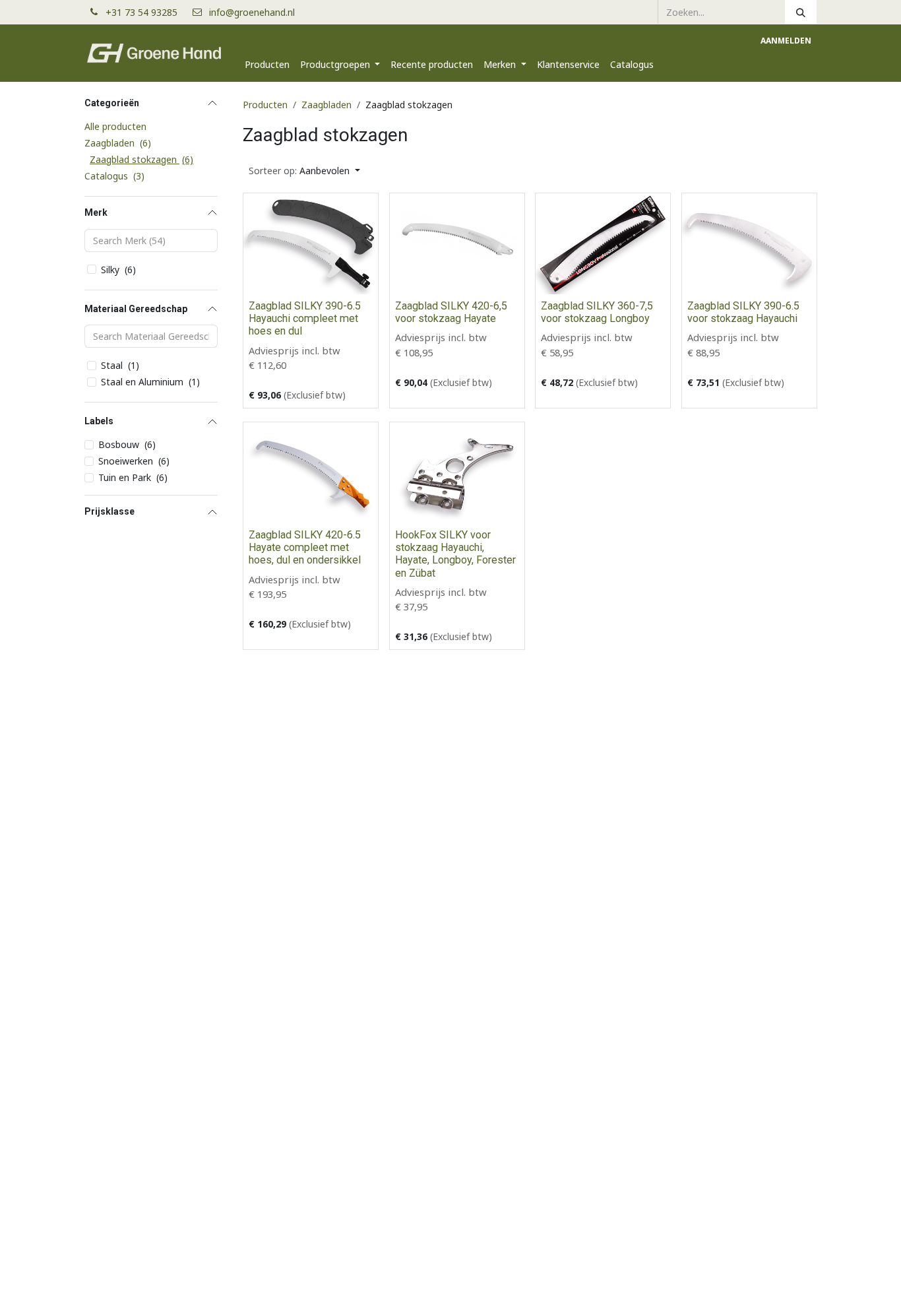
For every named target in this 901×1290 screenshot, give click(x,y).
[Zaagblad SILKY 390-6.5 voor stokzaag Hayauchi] (749, 243)
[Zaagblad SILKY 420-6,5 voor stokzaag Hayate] (457, 243)
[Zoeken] (801, 12)
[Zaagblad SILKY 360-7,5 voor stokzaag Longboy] (603, 243)
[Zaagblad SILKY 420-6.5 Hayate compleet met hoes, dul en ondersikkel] (310, 472)
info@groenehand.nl (252, 12)
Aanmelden (786, 40)
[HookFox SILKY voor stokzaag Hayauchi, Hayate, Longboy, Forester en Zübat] (457, 472)
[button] (304, 170)
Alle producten (115, 126)
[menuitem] (267, 64)
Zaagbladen (326, 104)
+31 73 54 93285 (147, 12)
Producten (265, 104)
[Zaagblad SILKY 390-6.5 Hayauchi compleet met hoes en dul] (310, 243)
